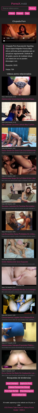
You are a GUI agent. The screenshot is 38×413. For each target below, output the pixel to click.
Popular (20, 13)
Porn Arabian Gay (19, 395)
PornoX (19, 3)
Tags (27, 13)
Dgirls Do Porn (25, 383)
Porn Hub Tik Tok (11, 391)
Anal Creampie (12, 383)
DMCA (22, 410)
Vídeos (11, 13)
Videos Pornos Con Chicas (19, 387)
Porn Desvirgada (26, 391)
